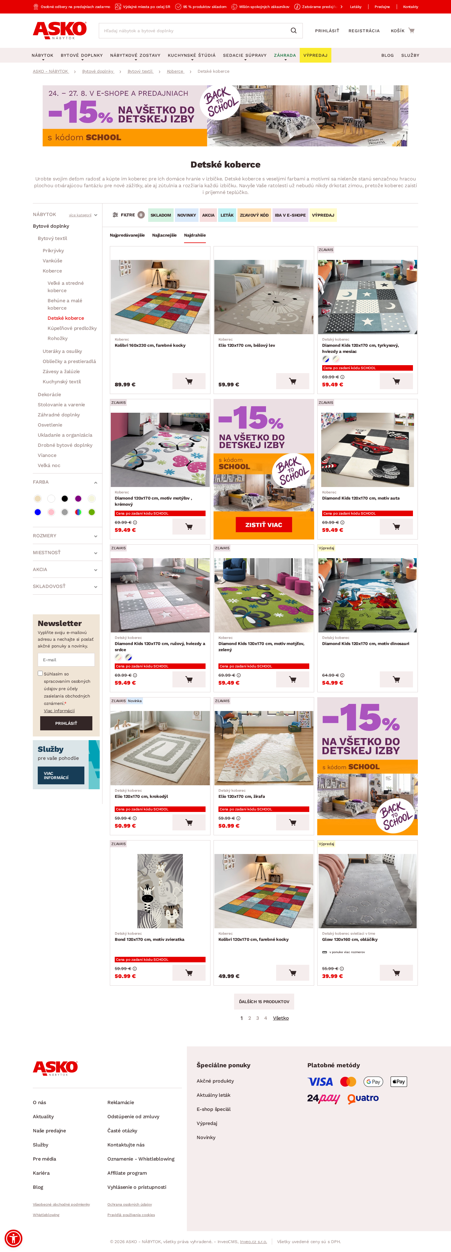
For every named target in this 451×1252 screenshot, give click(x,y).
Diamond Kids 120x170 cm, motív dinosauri (365, 641)
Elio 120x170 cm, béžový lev (246, 342)
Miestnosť (47, 552)
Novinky (206, 1137)
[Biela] (51, 498)
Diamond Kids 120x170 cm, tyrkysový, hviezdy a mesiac (360, 345)
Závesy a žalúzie (61, 371)
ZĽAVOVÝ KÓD (254, 215)
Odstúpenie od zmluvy (133, 1116)
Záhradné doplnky (59, 415)
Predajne (382, 7)
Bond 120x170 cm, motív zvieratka (149, 936)
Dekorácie (49, 394)
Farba (41, 482)
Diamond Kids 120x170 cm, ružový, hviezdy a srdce (160, 644)
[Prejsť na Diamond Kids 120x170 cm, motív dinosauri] (368, 595)
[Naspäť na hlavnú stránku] (60, 31)
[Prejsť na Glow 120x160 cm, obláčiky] (368, 891)
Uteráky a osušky (62, 351)
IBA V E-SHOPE (290, 215)
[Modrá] (37, 512)
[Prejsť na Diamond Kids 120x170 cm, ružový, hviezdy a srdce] (160, 595)
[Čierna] (64, 498)
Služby (410, 55)
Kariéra (41, 1173)
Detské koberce (66, 318)
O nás (39, 1102)
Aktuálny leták (213, 1095)
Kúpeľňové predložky (72, 328)
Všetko (281, 1018)
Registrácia (364, 30)
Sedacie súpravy (245, 55)
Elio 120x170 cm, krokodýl (141, 793)
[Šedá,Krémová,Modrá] (326, 359)
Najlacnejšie (164, 235)
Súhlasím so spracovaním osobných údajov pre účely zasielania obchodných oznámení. (67, 688)
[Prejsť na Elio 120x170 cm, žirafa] (264, 748)
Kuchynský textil (62, 381)
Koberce (52, 271)
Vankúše (52, 261)
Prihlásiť (327, 30)
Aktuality (43, 1116)
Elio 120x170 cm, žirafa (241, 793)
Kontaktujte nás (125, 1145)
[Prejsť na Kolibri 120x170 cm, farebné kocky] (264, 891)
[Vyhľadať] (295, 30)
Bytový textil (52, 238)
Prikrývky (53, 250)
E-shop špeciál (214, 1109)
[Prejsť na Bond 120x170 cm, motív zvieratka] (160, 891)
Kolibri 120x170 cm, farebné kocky (253, 936)
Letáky (356, 7)
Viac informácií (59, 710)
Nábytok (44, 214)
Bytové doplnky (51, 226)
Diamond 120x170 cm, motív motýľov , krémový (153, 498)
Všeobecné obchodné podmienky (61, 1204)
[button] (13, 1238)
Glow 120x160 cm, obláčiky (350, 936)
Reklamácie (120, 1102)
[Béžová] (37, 498)
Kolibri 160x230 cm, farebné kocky (150, 342)
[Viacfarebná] (78, 512)
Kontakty (410, 7)
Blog (387, 55)
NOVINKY (186, 215)
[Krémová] (91, 498)
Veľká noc (49, 465)
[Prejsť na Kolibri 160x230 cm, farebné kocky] (160, 297)
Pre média (44, 1159)
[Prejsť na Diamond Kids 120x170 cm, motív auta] (368, 450)
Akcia (40, 569)
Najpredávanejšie (127, 235)
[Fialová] (78, 498)
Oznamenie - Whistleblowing (141, 1159)
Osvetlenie (50, 425)
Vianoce (47, 455)
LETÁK (227, 215)
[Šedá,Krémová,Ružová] (336, 359)
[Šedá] (64, 512)
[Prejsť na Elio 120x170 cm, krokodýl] (160, 748)
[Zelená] (91, 512)
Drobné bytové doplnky (65, 445)
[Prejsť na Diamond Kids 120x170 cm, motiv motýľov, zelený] (264, 595)
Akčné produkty (215, 1081)
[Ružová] (51, 512)
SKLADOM (161, 215)
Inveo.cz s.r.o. (253, 1241)
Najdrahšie (195, 235)
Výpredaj (207, 1123)
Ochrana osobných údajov (129, 1204)
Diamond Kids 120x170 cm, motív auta (360, 495)
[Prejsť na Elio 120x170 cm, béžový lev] (264, 297)
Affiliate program (127, 1173)
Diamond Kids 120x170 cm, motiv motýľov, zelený (261, 644)
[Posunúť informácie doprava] (336, 7)
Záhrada (285, 55)
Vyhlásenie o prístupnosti (136, 1187)
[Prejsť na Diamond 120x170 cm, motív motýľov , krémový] (160, 450)
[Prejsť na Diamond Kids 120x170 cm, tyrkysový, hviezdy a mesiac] (368, 297)
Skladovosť (49, 586)
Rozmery (44, 536)
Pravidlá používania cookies (131, 1215)
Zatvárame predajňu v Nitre (326, 7)
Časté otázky (122, 1131)
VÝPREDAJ (323, 215)
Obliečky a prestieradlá (69, 361)
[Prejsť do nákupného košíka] (402, 30)
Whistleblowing (46, 1215)
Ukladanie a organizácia (65, 435)
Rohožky (57, 338)
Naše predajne (49, 1131)
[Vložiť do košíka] (189, 381)
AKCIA (208, 215)
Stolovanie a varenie (61, 405)
